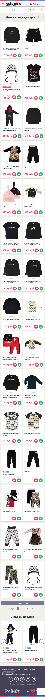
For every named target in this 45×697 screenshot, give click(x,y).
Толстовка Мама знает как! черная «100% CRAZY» (11, 49)
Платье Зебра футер (9, 511)
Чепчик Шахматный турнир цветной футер (33, 588)
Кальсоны (27, 472)
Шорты (26, 48)
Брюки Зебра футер (9, 475)
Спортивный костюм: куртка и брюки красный (10, 358)
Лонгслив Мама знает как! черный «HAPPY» (11, 282)
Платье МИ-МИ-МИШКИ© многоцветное (11, 167)
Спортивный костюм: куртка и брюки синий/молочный (10, 652)
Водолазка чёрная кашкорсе (30, 396)
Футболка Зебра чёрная (32, 86)
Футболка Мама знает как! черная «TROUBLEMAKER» (11, 244)
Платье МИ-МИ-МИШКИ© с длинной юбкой (33, 550)
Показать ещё (22, 603)
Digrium (12, 684)
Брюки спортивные (30, 167)
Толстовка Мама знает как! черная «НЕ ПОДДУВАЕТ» (11, 396)
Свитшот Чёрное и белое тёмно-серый (32, 205)
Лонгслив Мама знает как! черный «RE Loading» (32, 282)
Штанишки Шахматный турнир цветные (10, 550)
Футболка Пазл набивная (32, 433)
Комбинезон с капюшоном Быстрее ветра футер (11, 129)
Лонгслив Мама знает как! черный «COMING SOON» (32, 244)
